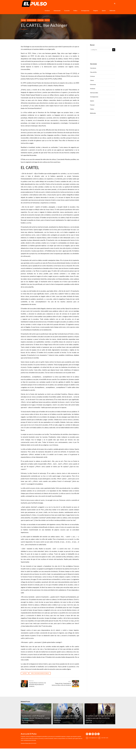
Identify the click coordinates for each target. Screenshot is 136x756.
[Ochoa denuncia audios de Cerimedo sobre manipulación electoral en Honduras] (67, 713)
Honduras (47, 10)
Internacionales (31, 20)
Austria (25, 673)
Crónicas (92, 76)
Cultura (23, 20)
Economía (66, 10)
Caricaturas (93, 68)
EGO (27, 33)
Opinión (104, 10)
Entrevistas (93, 84)
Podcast (92, 105)
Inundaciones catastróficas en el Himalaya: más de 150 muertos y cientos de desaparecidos (36, 718)
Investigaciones (85, 10)
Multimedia (112, 10)
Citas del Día (93, 72)
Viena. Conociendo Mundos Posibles (40, 673)
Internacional (57, 10)
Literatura (40, 20)
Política (75, 10)
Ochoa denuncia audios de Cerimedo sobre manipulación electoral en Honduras (66, 718)
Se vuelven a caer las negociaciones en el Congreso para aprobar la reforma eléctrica (100, 718)
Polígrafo (95, 10)
